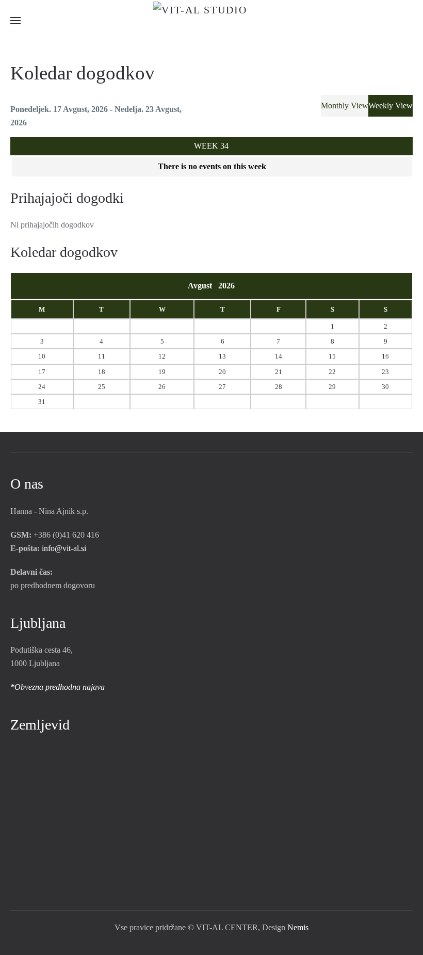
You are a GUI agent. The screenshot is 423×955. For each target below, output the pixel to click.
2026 (226, 285)
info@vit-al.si (64, 548)
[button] (15, 20)
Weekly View (390, 105)
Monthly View (344, 105)
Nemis (297, 927)
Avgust (203, 285)
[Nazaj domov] (211, 20)
